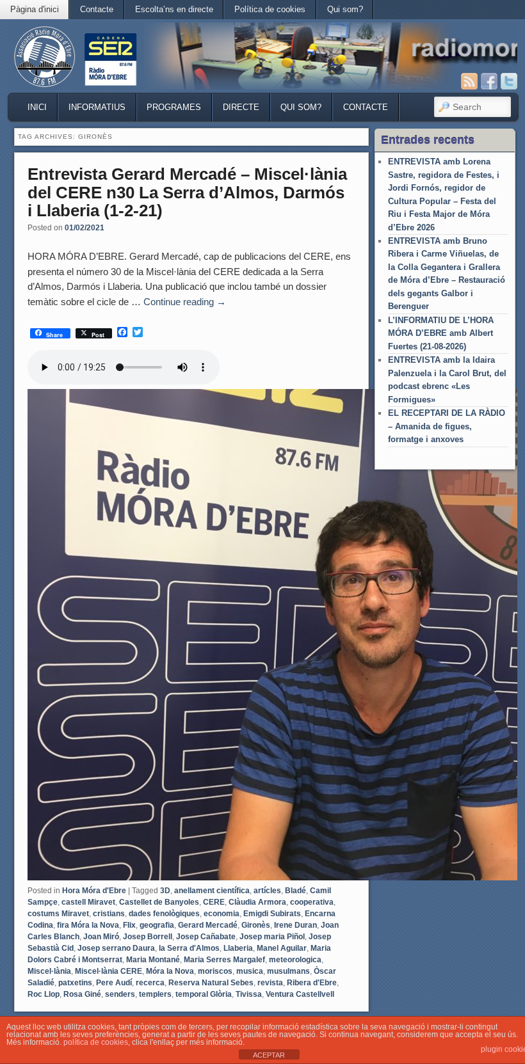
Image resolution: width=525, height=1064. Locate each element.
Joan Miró (101, 936)
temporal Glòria (203, 994)
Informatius (97, 107)
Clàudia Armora (257, 902)
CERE (214, 902)
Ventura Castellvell (300, 994)
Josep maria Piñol (272, 936)
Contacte (96, 9)
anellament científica (212, 890)
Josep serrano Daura (116, 948)
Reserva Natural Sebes (211, 982)
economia (221, 913)
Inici (37, 107)
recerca (150, 982)
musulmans (288, 971)
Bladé (295, 890)
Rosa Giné (82, 994)
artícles (267, 890)
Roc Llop (44, 994)
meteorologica (295, 959)
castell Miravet (88, 902)
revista (270, 982)
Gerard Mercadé (208, 925)
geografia (157, 925)
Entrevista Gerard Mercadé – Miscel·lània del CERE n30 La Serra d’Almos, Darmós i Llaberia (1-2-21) (187, 192)
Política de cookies (269, 9)
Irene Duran (295, 925)
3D (165, 890)
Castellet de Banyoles (159, 902)
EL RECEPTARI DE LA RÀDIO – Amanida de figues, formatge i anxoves (446, 426)
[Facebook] (489, 81)
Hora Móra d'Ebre (94, 890)
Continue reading (184, 301)
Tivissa (249, 994)
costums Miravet (58, 913)
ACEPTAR (269, 1055)
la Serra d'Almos (189, 948)
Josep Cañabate (206, 936)
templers (155, 994)
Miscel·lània (49, 971)
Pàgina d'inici (34, 9)
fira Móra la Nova (88, 925)
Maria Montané (153, 959)
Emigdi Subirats (272, 913)
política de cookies (95, 1042)
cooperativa (312, 902)
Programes (174, 107)
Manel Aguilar (282, 948)
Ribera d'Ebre (312, 982)
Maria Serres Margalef (224, 959)
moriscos (215, 971)
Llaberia (238, 948)
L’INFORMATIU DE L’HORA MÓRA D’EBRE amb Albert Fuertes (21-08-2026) (441, 333)
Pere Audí (114, 982)
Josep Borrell (147, 936)
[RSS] (469, 81)
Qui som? (345, 9)
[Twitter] (509, 81)
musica (249, 971)
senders (120, 994)
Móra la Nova (170, 971)
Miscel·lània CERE (108, 971)
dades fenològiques (164, 913)
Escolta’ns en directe (174, 9)
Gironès (255, 925)
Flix (129, 925)
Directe (241, 107)
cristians (109, 913)
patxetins (75, 982)
